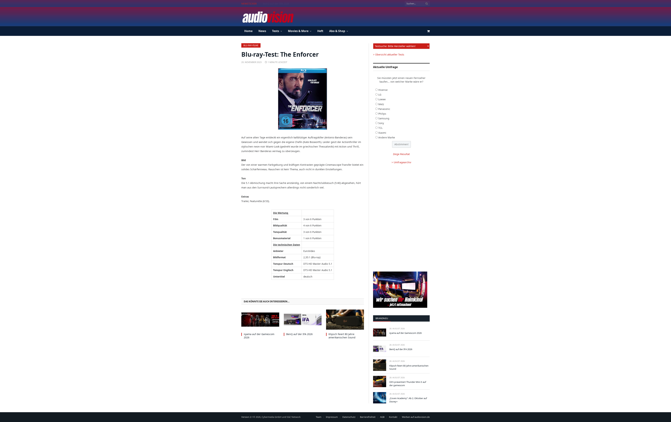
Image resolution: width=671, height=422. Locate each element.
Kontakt (393, 417)
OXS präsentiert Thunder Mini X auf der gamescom (407, 383)
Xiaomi (382, 132)
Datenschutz (348, 417)
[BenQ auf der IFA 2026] (303, 320)
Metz (381, 104)
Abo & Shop (337, 31)
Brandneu (382, 318)
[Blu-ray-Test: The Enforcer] (302, 99)
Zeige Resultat (401, 154)
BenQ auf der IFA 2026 (276, 3)
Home (248, 31)
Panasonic (384, 109)
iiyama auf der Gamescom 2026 (259, 335)
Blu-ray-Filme (250, 45)
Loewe (382, 99)
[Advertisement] (366, 16)
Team (318, 417)
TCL (380, 127)
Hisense (383, 90)
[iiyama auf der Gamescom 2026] (260, 320)
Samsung (383, 118)
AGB (382, 417)
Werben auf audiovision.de (416, 417)
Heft (320, 31)
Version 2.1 (247, 417)
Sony (381, 123)
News (262, 31)
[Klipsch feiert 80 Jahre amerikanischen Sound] (345, 320)
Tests (275, 31)
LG (379, 94)
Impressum (332, 417)
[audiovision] (267, 16)
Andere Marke (386, 137)
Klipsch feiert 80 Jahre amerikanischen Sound (342, 335)
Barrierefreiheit (368, 417)
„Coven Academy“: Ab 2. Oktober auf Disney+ (408, 400)
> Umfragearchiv (401, 162)
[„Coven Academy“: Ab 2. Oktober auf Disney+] (379, 397)
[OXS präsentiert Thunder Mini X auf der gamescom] (379, 381)
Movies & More (298, 31)
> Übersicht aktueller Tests (388, 54)
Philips (382, 113)
